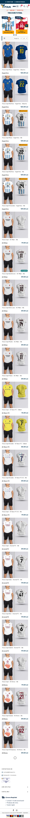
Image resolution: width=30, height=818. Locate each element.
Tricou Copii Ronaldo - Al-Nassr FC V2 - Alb (14, 478)
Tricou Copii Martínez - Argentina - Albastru (14, 103)
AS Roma (5, 685)
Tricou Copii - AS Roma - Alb (10, 682)
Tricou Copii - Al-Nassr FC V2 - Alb (12, 511)
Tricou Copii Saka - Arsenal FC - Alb (12, 579)
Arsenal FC (5, 549)
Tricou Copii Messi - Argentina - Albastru (13, 70)
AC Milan (5, 243)
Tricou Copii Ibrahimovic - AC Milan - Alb (13, 274)
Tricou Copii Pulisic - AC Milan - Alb (12, 375)
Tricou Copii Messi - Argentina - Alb (12, 138)
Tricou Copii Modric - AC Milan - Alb (12, 342)
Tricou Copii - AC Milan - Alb (10, 239)
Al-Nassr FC (6, 413)
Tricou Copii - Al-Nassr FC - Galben (12, 410)
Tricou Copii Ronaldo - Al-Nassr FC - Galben (14, 443)
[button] (3, 25)
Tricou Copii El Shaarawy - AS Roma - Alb (13, 750)
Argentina (5, 73)
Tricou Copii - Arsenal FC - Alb (10, 546)
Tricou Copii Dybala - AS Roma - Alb (12, 715)
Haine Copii (12, 10)
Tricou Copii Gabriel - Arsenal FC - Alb (12, 647)
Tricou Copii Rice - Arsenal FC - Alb (12, 614)
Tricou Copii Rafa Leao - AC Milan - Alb (13, 307)
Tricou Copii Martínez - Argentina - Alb (13, 171)
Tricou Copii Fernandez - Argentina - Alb (13, 206)
